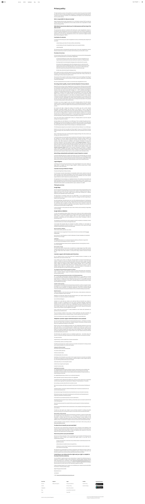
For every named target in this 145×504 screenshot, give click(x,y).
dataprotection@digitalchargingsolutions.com (81, 460)
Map (42, 490)
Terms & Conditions (70, 483)
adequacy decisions (82, 142)
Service (42, 483)
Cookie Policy (85, 483)
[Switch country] (142, 2)
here (60, 208)
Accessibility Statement (70, 490)
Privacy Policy (69, 485)
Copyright (68, 492)
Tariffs (42, 485)
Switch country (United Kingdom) (47, 497)
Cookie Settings (85, 485)
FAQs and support (56, 483)
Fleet (42, 492)
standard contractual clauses (60, 147)
